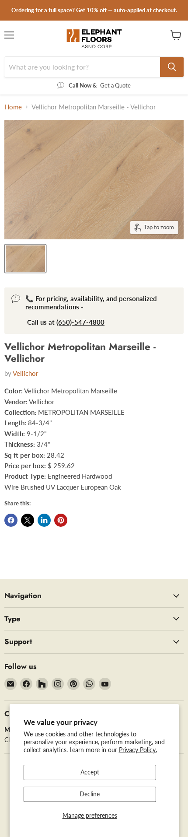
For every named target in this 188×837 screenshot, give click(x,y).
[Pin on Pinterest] (60, 520)
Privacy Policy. (138, 749)
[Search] (172, 67)
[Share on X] (27, 520)
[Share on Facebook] (10, 520)
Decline (90, 794)
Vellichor (25, 373)
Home (13, 107)
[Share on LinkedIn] (44, 520)
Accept (89, 772)
